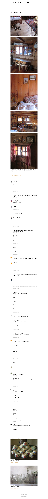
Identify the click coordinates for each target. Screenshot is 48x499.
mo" (14, 251)
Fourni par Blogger (24, 494)
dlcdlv (14, 413)
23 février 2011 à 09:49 (16, 197)
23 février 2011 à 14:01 (16, 282)
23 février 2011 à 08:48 (16, 191)
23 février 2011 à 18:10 (16, 329)
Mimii (14, 372)
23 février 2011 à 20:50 (16, 375)
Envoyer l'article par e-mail (17, 175)
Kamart (14, 301)
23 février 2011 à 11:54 (16, 259)
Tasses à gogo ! (14, 461)
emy (14, 424)
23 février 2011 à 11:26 (16, 243)
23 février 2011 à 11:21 (16, 232)
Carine (14, 181)
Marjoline (14, 325)
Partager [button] (11, 175)
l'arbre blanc (15, 222)
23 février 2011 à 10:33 (16, 214)
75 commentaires (16, 488)
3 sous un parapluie (22, 3)
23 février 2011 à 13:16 (16, 276)
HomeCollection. (16, 389)
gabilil (14, 383)
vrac (13, 176)
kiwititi (14, 246)
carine (14, 418)
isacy (14, 273)
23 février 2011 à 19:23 (16, 337)
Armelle (14, 200)
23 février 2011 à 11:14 (16, 226)
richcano (27, 496)
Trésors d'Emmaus (16, 487)
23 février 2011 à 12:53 (16, 270)
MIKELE (14, 358)
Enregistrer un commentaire (15, 435)
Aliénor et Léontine (16, 240)
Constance (15, 378)
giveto (14, 351)
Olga (14, 235)
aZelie (14, 407)
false (14, 262)
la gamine (15, 284)
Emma (14, 395)
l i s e (14, 279)
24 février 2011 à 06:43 (16, 405)
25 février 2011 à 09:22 (16, 421)
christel (14, 345)
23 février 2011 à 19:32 (16, 342)
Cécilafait (14, 366)
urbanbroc (15, 194)
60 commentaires (16, 462)
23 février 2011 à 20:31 (16, 370)
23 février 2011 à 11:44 (16, 254)
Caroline (14, 401)
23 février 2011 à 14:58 (16, 312)
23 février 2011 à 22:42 (16, 392)
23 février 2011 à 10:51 (16, 220)
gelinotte (14, 188)
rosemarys (15, 267)
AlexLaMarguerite (16, 320)
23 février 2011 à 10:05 (16, 209)
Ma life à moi (15, 308)
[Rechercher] (37, 3)
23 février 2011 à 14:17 (16, 288)
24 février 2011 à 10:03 (16, 410)
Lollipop (14, 206)
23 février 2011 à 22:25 (16, 386)
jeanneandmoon (16, 217)
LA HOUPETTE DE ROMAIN (18, 291)
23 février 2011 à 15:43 (16, 317)
